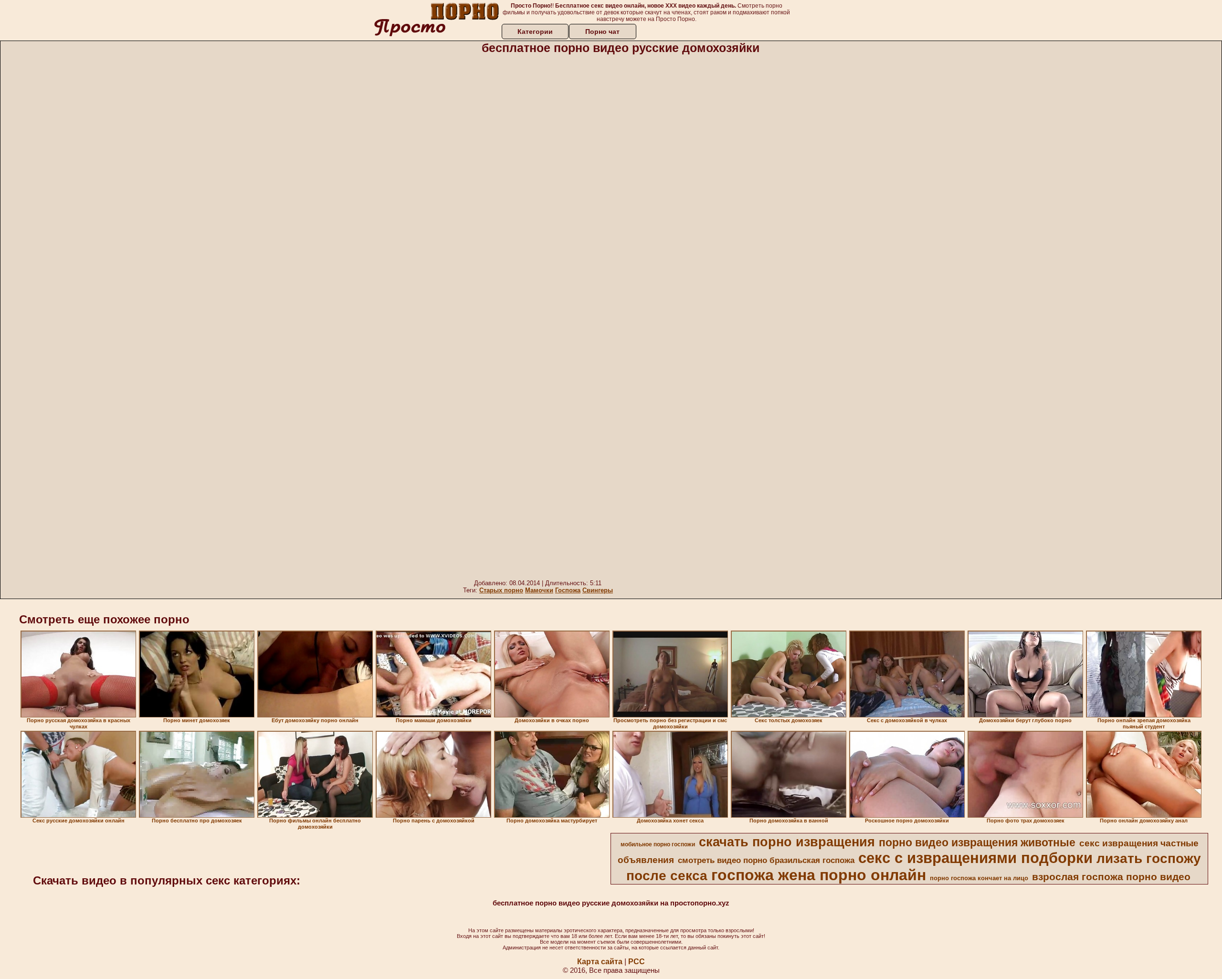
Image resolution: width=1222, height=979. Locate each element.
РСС (636, 962)
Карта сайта (599, 962)
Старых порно (501, 590)
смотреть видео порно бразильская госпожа (766, 860)
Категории (535, 31)
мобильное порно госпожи (658, 844)
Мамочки (539, 590)
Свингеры (597, 590)
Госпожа (567, 590)
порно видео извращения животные (977, 842)
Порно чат (602, 31)
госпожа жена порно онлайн (818, 875)
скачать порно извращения (787, 842)
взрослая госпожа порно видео (1111, 877)
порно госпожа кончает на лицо (979, 878)
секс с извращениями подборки (975, 858)
